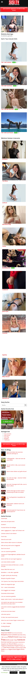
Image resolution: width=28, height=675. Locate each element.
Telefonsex (6, 440)
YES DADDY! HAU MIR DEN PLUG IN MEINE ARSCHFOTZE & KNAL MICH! (11, 603)
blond (13, 633)
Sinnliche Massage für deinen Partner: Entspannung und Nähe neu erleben (15, 491)
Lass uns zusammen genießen (8, 551)
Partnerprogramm (21, 664)
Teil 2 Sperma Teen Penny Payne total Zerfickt (12, 581)
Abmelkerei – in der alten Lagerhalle (9, 572)
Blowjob (3, 635)
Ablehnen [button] (22, 672)
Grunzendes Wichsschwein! (7, 593)
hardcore (21, 639)
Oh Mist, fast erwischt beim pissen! (9, 617)
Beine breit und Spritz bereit (7, 521)
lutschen (9, 642)
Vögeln (18, 649)
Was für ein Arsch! (5, 548)
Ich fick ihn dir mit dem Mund (8, 611)
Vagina (10, 649)
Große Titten (13, 640)
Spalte (3, 649)
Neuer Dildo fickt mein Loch (8, 569)
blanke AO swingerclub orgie (8, 584)
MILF (8, 644)
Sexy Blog (6, 437)
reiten (5, 647)
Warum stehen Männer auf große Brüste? (16, 471)
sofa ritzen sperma (5, 614)
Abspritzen (4, 633)
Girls (7, 640)
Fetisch (11, 637)
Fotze (24, 637)
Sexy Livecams (7, 434)
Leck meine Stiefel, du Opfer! (8, 562)
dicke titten (20, 634)
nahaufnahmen (20, 644)
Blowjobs (6, 438)
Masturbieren (22, 642)
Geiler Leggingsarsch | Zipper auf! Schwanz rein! (12, 530)
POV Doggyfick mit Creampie (8, 590)
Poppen (17, 646)
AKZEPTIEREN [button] (14, 672)
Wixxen (2, 651)
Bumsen (8, 635)
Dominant (6, 637)
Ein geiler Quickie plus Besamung (9, 575)
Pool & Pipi (3, 536)
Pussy (21, 646)
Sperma (6, 649)
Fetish (16, 637)
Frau (3, 639)
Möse (15, 644)
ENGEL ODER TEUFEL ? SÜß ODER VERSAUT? (12, 599)
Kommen (3, 642)
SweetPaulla (4, 518)
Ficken (20, 637)
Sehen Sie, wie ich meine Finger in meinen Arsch (12, 620)
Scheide (12, 647)
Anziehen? (3, 524)
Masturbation (15, 642)
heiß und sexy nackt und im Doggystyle (10, 545)
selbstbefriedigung (19, 647)
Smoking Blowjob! (5, 626)
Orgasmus (4, 646)
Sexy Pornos (7, 435)
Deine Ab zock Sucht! (6, 539)
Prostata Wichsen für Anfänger (8, 527)
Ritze (8, 647)
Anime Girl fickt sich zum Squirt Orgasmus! (11, 559)
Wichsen (22, 649)
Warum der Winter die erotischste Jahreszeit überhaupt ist (14, 452)
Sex (25, 647)
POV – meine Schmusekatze (8, 587)
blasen (10, 633)
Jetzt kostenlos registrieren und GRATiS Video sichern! (14, 9)
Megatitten (3, 644)
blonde (16, 633)
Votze (14, 649)
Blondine (20, 633)
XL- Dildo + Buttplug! (6, 623)
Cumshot (14, 635)
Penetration (11, 646)
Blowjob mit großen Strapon (8, 578)
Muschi (11, 644)
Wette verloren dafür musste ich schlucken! (11, 542)
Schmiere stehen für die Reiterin (9, 533)
